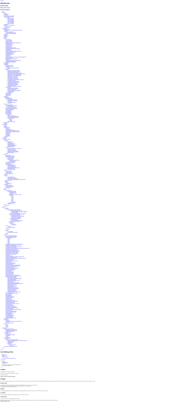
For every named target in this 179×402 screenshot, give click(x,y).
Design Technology (9, 180)
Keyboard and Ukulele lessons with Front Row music (14, 321)
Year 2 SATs (10, 101)
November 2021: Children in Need (11, 245)
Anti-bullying (8, 335)
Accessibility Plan (8, 49)
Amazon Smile (8, 132)
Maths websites (8, 163)
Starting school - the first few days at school (18, 216)
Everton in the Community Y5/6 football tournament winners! (15, 256)
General (11, 120)
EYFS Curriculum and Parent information (14, 209)
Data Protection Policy (9, 54)
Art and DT (6, 175)
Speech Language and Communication (11, 108)
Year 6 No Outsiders (11, 23)
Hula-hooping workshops (11, 290)
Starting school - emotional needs (16, 217)
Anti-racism (7, 337)
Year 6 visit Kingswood (9, 264)
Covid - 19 (11, 345)
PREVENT (7, 68)
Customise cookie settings (11, 376)
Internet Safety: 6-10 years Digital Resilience (14, 75)
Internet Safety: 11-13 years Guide (13, 76)
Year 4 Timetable (10, 231)
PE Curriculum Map (9, 185)
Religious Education (9, 183)
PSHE (5, 189)
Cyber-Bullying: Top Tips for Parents (13, 78)
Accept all (5, 376)
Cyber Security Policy (9, 40)
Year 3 (12, 198)
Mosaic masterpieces (9, 312)
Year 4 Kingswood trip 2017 (10, 267)
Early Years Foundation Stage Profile (17, 220)
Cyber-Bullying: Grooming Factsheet (13, 81)
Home (3, 11)
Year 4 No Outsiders (11, 21)
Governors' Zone (6, 27)
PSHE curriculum (8, 190)
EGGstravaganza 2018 (9, 255)
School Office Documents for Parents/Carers (10, 346)
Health (7, 338)
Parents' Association (7, 127)
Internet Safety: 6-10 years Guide (13, 77)
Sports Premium (6, 122)
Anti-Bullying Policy (5, 356)
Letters (5, 125)
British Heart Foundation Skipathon (11, 311)
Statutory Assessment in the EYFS (15, 218)
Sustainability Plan (7, 29)
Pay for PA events (8, 129)
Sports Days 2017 (8, 261)
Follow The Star (14, 224)
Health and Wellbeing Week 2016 (11, 276)
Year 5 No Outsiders (11, 22)
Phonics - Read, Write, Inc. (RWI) (15, 221)
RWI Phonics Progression (11, 149)
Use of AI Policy (8, 39)
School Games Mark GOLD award (11, 254)
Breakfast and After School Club (9, 328)
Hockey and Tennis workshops (12, 284)
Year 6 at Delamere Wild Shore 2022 (11, 236)
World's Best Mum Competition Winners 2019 (13, 250)
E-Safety (7, 69)
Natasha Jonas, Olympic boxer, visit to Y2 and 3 (13, 265)
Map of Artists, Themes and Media (13, 178)
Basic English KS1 (9, 111)
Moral (7, 325)
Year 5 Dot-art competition (10, 272)
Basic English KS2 (9, 113)
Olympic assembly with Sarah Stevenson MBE (15, 278)
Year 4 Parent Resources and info (13, 232)
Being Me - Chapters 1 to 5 (12, 89)
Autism (9, 114)
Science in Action (8, 172)
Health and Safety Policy (9, 43)
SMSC (5, 323)
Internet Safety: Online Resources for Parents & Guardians (16, 73)
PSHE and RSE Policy (9, 57)
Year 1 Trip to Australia (9, 271)
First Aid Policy (8, 56)
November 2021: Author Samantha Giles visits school (14, 246)
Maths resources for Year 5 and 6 (14, 160)
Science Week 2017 (9, 270)
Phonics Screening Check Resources (13, 151)
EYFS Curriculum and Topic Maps (15, 213)
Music (5, 204)
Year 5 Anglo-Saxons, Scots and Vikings (12, 293)
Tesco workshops (10, 281)
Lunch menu (6, 36)
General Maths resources (11, 161)
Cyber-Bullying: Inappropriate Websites (14, 82)
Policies (5, 38)
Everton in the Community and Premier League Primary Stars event (16, 258)
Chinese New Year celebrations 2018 (11, 257)
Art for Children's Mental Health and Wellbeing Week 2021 (16, 179)
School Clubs (6, 319)
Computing (5, 174)
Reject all (2, 376)
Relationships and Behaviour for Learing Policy (13, 48)
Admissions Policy (8, 50)
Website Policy (4, 363)
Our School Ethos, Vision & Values (9, 15)
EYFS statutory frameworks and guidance (16, 210)
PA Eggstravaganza (9, 314)
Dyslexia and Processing (9, 109)
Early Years (9, 238)
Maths (5, 154)
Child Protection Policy (9, 52)
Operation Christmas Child (10, 302)
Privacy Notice (6, 62)
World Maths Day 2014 (11, 168)
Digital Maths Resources (11, 227)
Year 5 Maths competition (10, 308)
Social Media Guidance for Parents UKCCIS (14, 86)
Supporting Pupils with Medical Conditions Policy (13, 42)
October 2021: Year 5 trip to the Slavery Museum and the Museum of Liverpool (17, 248)
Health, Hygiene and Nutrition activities (14, 280)
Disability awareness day (11, 286)
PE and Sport (6, 184)
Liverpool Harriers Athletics (12, 279)
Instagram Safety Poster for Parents (13, 84)
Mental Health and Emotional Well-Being (12, 339)
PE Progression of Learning (10, 186)
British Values (6, 24)
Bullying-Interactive (11, 92)
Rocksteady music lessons (10, 322)
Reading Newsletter (11, 146)
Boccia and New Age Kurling (12, 289)
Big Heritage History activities (10, 306)
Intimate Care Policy (9, 41)
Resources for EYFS (11, 157)
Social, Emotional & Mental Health (13, 117)
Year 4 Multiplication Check (12, 102)
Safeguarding (6, 64)
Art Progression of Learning (12, 177)
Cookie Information (5, 362)
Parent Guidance (8, 87)
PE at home (7, 187)
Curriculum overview (7, 139)
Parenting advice (8, 333)
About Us (3, 12)
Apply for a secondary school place (11, 33)
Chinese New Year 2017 (9, 274)
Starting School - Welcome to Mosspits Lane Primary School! (13, 30)
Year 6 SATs (10, 103)
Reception (7, 208)
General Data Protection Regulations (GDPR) (12, 131)
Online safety (10, 203)
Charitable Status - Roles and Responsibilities (12, 130)
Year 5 (12, 200)
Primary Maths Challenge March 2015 (13, 167)
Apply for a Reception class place (11, 32)
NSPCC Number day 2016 (12, 166)
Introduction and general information (11, 329)
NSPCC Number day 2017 (12, 165)
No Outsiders (8, 17)
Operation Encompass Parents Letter (13, 88)
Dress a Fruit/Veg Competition (12, 277)
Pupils (3, 207)
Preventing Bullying (11, 91)
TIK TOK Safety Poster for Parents (13, 83)
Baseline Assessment (15, 219)
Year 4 (12, 199)
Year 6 (12, 201)
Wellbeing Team (10, 342)
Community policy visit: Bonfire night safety (12, 303)
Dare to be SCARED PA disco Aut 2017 (12, 260)
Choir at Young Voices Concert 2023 (11, 235)
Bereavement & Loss (11, 106)
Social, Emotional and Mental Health (11, 105)
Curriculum (4, 138)
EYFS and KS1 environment (10, 259)
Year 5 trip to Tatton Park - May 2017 (11, 266)
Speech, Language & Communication (13, 116)
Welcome (5, 13)
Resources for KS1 (10, 158)
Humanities (5, 181)
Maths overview (8, 155)
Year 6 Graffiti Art (8, 294)
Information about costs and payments (11, 330)
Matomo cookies (5, 390)
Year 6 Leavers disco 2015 (10, 305)
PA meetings (8, 134)
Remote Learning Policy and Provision (11, 58)
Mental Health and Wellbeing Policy (11, 61)
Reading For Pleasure (11, 144)
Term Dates (6, 136)
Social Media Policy (9, 44)
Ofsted (5, 37)
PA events (7, 128)
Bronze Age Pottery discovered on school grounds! (13, 309)
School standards (6, 97)
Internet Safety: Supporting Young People (14, 71)
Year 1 (7, 225)
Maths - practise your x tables (10, 162)
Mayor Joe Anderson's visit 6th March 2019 (12, 251)
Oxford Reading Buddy (11, 143)
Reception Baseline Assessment (12, 99)
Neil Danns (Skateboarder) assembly (13, 288)
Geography (7, 182)
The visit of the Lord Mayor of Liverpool (12, 307)
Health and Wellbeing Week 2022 (11, 237)
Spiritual (7, 324)
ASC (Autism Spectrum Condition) (11, 107)
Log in (1, 349)
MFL (5, 188)
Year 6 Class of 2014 (9, 310)
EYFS (12, 196)
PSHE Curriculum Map (13, 192)
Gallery (5, 234)
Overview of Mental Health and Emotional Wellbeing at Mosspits (17, 340)
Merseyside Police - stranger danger (13, 287)
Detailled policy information (10, 331)
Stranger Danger (8, 93)
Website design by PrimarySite (6, 365)
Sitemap (3, 361)
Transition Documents (9, 104)
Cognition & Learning (11, 118)
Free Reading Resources (11, 145)
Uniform (5, 123)
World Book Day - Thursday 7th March (12, 252)
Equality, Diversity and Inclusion (9, 16)
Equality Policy (8, 55)
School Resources (8, 94)
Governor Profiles (8, 26)
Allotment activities (11, 285)
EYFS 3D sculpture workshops (10, 269)
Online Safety (12, 222)
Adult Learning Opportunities (10, 334)
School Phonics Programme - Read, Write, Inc (14, 148)
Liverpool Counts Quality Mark (10, 169)
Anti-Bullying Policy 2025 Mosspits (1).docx (9, 358)
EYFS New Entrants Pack (10, 31)
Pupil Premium (6, 63)
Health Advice (6, 35)
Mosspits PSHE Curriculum (12, 191)
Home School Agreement (9, 66)
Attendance (5, 34)
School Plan (6, 96)
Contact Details (6, 14)
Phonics (7, 147)
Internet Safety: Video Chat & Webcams (14, 70)
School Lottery (8, 133)
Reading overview (10, 141)
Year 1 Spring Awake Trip (10, 292)
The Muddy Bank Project (9, 313)
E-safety (7, 336)
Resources (11, 195)
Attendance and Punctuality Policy (11, 47)
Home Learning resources (10, 173)
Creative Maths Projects (9, 164)
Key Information (4, 28)
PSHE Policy (12, 193)
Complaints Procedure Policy (10, 53)
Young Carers (8, 95)
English (11, 119)
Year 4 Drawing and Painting (10, 296)
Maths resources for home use (10, 156)
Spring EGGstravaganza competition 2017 (12, 268)
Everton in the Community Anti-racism (13, 282)
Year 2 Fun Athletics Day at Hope (11, 317)
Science (5, 170)
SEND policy (8, 59)
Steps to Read (10, 142)
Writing (7, 153)
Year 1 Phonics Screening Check (12, 100)
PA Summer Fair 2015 (9, 304)
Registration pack (8, 332)
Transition (9, 226)
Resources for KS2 (10, 159)
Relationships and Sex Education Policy (15, 194)
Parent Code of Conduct (9, 45)
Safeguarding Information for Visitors (13, 67)
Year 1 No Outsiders (11, 19)
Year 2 (9, 239)
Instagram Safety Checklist (12, 85)
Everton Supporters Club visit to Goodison (12, 253)
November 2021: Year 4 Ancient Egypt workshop (13, 244)
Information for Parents (11, 341)
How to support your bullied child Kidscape (14, 90)
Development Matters (15, 212)
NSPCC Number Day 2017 (10, 273)
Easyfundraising (8, 135)
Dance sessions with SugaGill (10, 300)
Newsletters (6, 126)
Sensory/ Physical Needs (11, 121)
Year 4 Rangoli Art (9, 295)
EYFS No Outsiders (11, 18)
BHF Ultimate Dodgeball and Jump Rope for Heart (15, 283)
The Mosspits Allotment (9, 316)
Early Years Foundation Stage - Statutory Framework (19, 211)
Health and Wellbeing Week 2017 (11, 263)
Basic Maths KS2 (8, 112)
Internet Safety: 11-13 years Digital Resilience (14, 74)
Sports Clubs (8, 320)
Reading (7, 140)
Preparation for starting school (16, 215)
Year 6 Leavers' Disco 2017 (10, 262)
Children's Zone (6, 318)
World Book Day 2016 (9, 297)
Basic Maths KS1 (8, 110)
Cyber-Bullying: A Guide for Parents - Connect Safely (16, 79)
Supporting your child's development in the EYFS (17, 214)
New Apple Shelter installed (10, 315)
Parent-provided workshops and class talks (14, 291)
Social (7, 326)
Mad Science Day (8, 298)
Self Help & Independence (12, 115)
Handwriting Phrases (11, 152)
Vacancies (5, 137)
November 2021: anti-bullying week (11, 247)
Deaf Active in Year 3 (9, 299)
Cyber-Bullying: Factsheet (12, 80)
